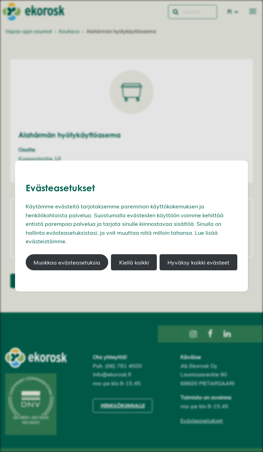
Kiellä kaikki (134, 262)
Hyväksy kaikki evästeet (198, 262)
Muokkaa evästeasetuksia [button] (67, 262)
